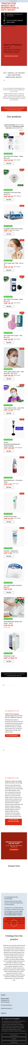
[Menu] (26, 6)
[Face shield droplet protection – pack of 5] (14, 571)
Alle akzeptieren (14, 1035)
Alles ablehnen (14, 1042)
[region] (14, 1031)
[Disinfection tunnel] (14, 642)
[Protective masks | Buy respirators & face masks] (10, 6)
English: (11, 1)
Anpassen (14, 1038)
